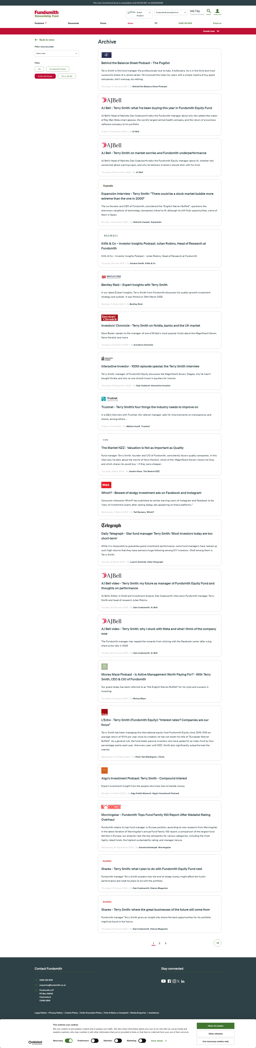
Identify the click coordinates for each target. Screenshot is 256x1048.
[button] (139, 14)
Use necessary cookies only (216, 1041)
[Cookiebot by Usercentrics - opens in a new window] (35, 1043)
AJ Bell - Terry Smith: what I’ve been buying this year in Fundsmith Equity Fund (156, 108)
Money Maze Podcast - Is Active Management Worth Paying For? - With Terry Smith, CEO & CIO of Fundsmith (156, 676)
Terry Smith (67, 76)
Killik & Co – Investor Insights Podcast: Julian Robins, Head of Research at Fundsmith (153, 245)
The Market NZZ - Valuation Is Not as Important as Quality (142, 448)
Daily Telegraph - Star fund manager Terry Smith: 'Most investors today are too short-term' (157, 535)
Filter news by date (44, 46)
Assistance (154, 1012)
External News (45, 76)
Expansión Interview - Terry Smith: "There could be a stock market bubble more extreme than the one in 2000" (157, 196)
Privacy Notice (56, 1012)
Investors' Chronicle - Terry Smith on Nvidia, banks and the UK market (150, 325)
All (39, 69)
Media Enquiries (138, 1012)
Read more (159, 69)
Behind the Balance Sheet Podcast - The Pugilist (135, 63)
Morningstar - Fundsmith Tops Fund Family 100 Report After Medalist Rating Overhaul (155, 817)
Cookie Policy (71, 1012)
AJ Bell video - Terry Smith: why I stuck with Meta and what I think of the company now (158, 631)
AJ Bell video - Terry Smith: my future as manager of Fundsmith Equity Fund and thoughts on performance (157, 585)
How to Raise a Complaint (116, 1012)
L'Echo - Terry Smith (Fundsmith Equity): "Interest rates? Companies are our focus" (155, 722)
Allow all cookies (215, 1026)
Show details (157, 1041)
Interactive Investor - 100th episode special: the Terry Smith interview (150, 366)
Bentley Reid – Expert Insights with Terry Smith (134, 285)
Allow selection (216, 1034)
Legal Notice (41, 1012)
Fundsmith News (57, 69)
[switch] (95, 1041)
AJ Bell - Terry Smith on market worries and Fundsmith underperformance (153, 153)
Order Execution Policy (91, 1012)
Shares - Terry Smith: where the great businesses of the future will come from (155, 909)
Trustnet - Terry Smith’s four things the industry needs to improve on (149, 407)
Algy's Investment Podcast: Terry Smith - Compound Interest (144, 778)
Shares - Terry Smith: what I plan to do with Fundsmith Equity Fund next (151, 869)
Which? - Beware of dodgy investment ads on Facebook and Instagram (151, 493)
